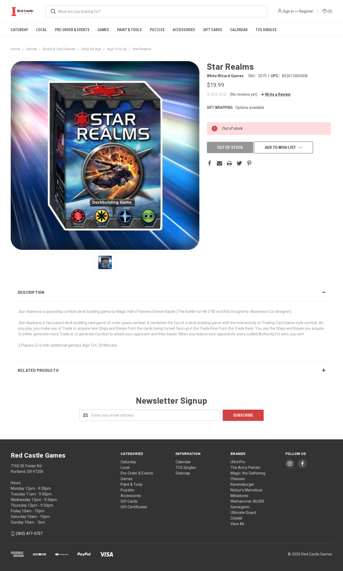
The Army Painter (245, 467)
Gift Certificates (134, 507)
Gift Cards (212, 30)
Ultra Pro (237, 462)
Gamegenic (240, 507)
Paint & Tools (129, 30)
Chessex (237, 479)
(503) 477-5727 (29, 533)
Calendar (239, 30)
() (329, 11)
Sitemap (183, 473)
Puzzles (157, 30)
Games (103, 30)
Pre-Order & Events (72, 30)
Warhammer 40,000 (247, 501)
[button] (171, 292)
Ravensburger (242, 484)
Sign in (288, 11)
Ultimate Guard (243, 512)
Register (306, 11)
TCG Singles (266, 30)
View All (237, 524)
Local (41, 30)
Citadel (236, 518)
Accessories (184, 30)
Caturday (19, 30)
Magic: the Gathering (247, 473)
